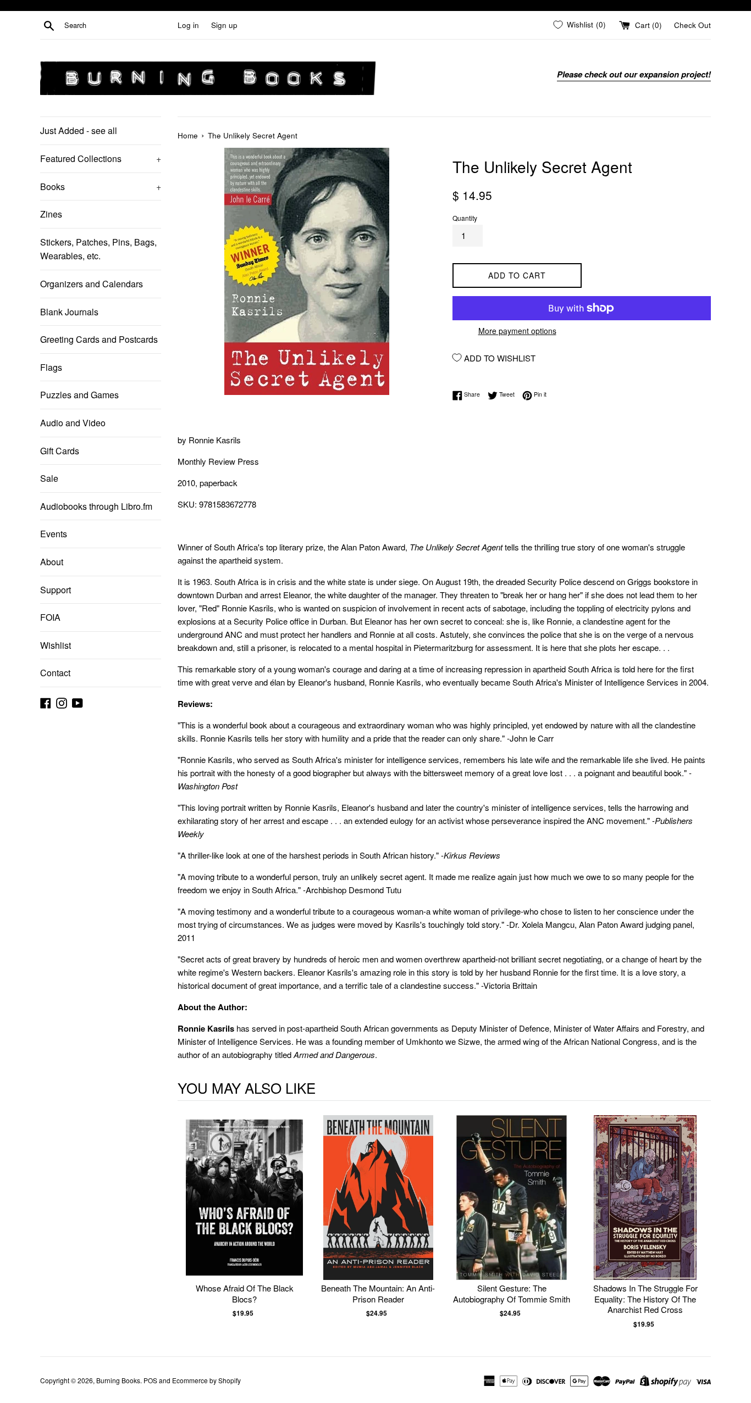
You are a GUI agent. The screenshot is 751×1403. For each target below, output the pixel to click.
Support (55, 589)
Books (100, 186)
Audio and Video (73, 422)
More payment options (517, 330)
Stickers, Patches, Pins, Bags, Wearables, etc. (98, 249)
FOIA (50, 617)
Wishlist (55, 645)
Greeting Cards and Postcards (99, 339)
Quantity (464, 217)
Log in (188, 25)
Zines (51, 214)
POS (150, 1380)
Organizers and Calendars (91, 283)
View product (244, 1209)
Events (53, 533)
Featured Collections (100, 158)
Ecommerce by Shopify (206, 1380)
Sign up (224, 25)
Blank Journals (69, 311)
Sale (49, 478)
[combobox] (119, 25)
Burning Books (118, 1380)
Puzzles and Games (79, 394)
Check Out (692, 25)
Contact (55, 672)
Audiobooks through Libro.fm (96, 506)
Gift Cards (59, 450)
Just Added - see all (78, 130)
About (51, 561)
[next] (700, 1222)
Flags (51, 367)
